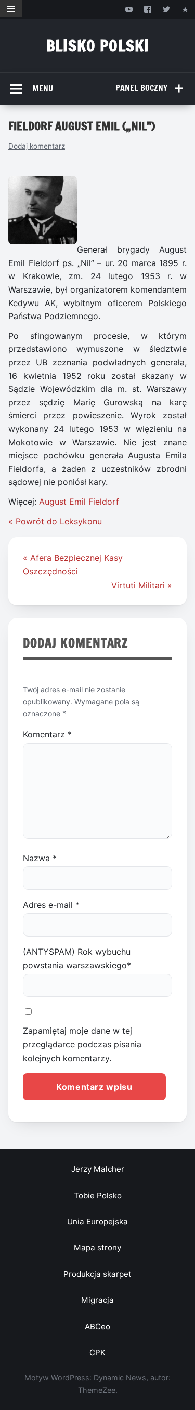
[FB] (147, 9)
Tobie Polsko (98, 1196)
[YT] (129, 9)
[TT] (167, 9)
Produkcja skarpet (97, 1274)
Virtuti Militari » (141, 585)
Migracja (97, 1300)
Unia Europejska (97, 1222)
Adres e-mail (51, 905)
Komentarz (47, 734)
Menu (42, 88)
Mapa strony (97, 1248)
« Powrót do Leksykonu (55, 521)
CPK (97, 1353)
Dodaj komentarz (36, 146)
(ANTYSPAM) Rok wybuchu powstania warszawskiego (77, 958)
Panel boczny (141, 88)
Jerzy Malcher (97, 1169)
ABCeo (97, 1327)
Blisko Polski (97, 45)
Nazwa (40, 858)
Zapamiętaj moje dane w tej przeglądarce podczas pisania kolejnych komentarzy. (82, 1044)
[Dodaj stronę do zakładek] (185, 9)
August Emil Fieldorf (79, 501)
